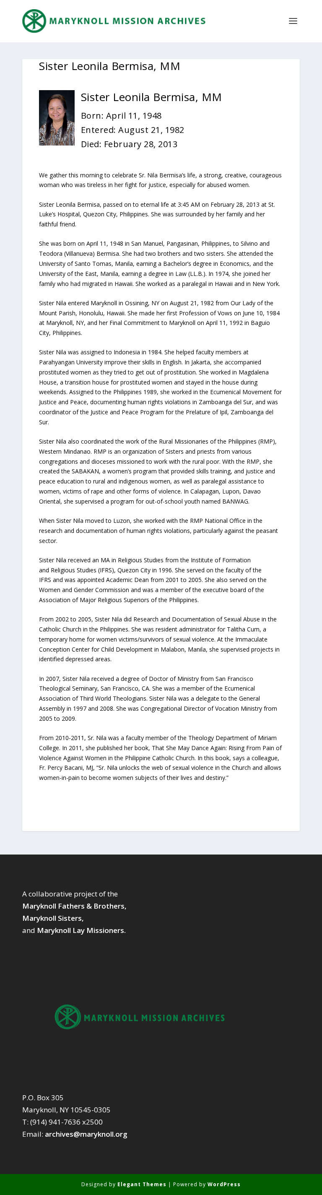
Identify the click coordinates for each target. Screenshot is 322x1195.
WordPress (224, 1184)
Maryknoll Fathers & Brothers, (74, 906)
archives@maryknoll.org (86, 1134)
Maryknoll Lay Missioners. (81, 930)
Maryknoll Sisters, (53, 918)
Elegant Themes (141, 1184)
